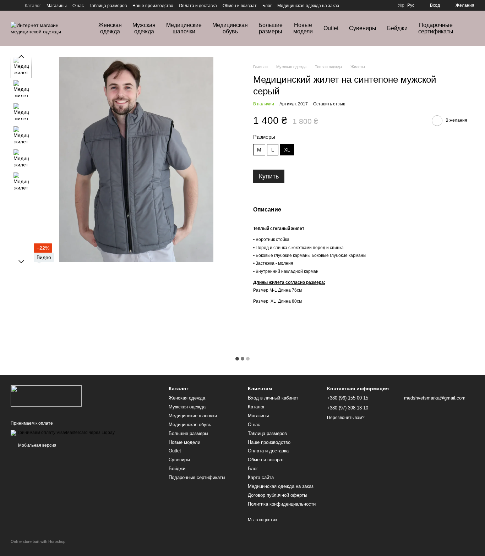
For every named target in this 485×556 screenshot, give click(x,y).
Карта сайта (261, 477)
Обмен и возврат (240, 5)
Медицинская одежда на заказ (308, 5)
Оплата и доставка (198, 5)
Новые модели (303, 28)
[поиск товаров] (475, 28)
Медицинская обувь (230, 28)
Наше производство (152, 5)
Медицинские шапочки (184, 28)
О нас (78, 5)
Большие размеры (270, 28)
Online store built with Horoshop (38, 541)
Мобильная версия (36, 445)
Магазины (57, 5)
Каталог (33, 5)
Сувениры (362, 28)
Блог (267, 5)
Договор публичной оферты (277, 495)
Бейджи (397, 28)
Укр (401, 5)
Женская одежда (110, 28)
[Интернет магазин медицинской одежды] (46, 395)
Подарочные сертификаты (435, 28)
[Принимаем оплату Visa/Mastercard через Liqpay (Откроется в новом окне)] (63, 432)
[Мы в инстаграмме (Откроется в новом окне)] (13, 5)
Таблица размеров (108, 5)
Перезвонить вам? (346, 417)
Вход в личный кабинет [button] (273, 398)
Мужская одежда (144, 28)
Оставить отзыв (329, 103)
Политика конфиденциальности (282, 504)
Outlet (330, 28)
